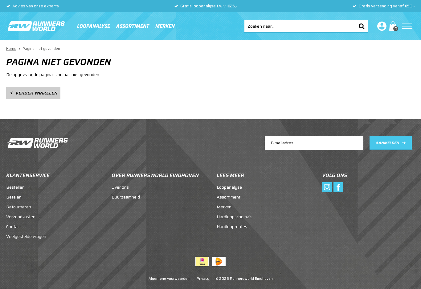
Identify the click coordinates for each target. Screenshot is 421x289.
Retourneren (18, 206)
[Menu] (407, 26)
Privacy (203, 278)
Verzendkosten (20, 216)
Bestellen (15, 187)
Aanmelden (387, 143)
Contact (13, 226)
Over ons (120, 187)
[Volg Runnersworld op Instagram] (327, 187)
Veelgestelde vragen (26, 236)
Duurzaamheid (126, 197)
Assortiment (132, 26)
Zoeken (361, 26)
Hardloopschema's (234, 216)
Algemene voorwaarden (169, 278)
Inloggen (380, 26)
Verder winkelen (36, 93)
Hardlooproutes (232, 226)
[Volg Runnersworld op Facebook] (338, 187)
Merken (165, 26)
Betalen (14, 197)
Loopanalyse (93, 26)
